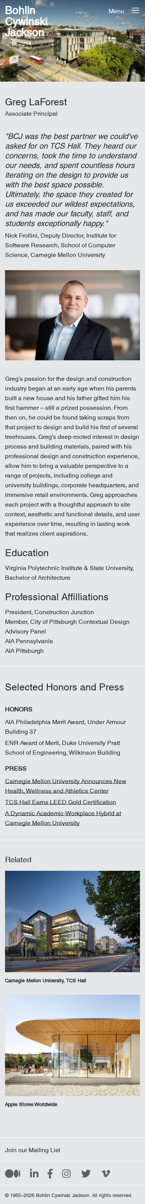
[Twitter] (86, 1173)
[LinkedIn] (34, 1173)
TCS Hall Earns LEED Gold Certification (60, 800)
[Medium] (12, 1173)
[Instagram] (66, 1173)
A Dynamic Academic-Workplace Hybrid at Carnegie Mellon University (63, 816)
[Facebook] (50, 1173)
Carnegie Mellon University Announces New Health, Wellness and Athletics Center (65, 784)
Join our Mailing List (32, 1148)
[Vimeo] (106, 1173)
